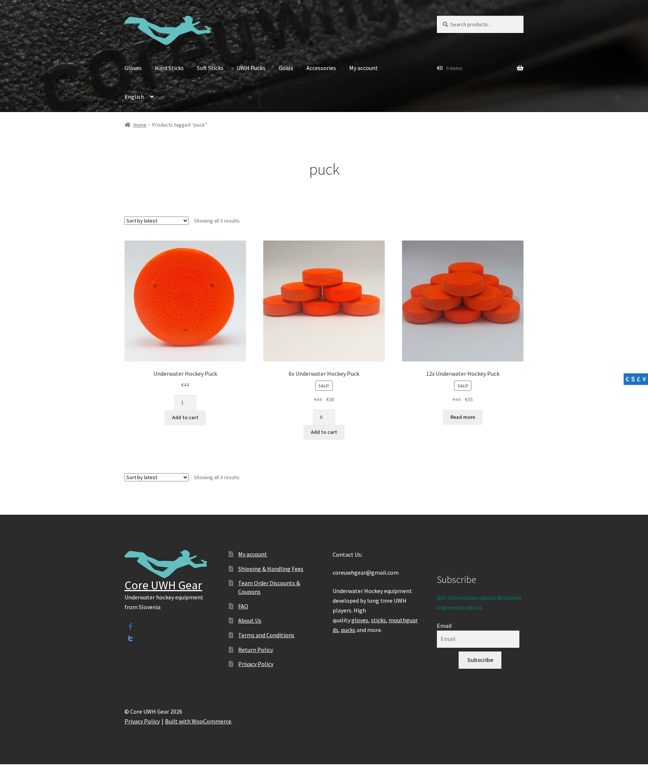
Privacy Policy (255, 664)
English (134, 96)
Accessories (321, 68)
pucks (348, 630)
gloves (359, 620)
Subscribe (480, 659)
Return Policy (255, 649)
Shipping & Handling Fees (270, 568)
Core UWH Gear (163, 585)
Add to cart (185, 417)
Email (444, 625)
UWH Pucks (251, 68)
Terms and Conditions (266, 635)
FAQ (243, 606)
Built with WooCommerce (198, 721)
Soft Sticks (210, 68)
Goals (286, 68)
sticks (378, 620)
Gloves (133, 68)
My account (363, 68)
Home (140, 124)
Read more (462, 417)
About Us (249, 620)
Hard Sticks (169, 68)
